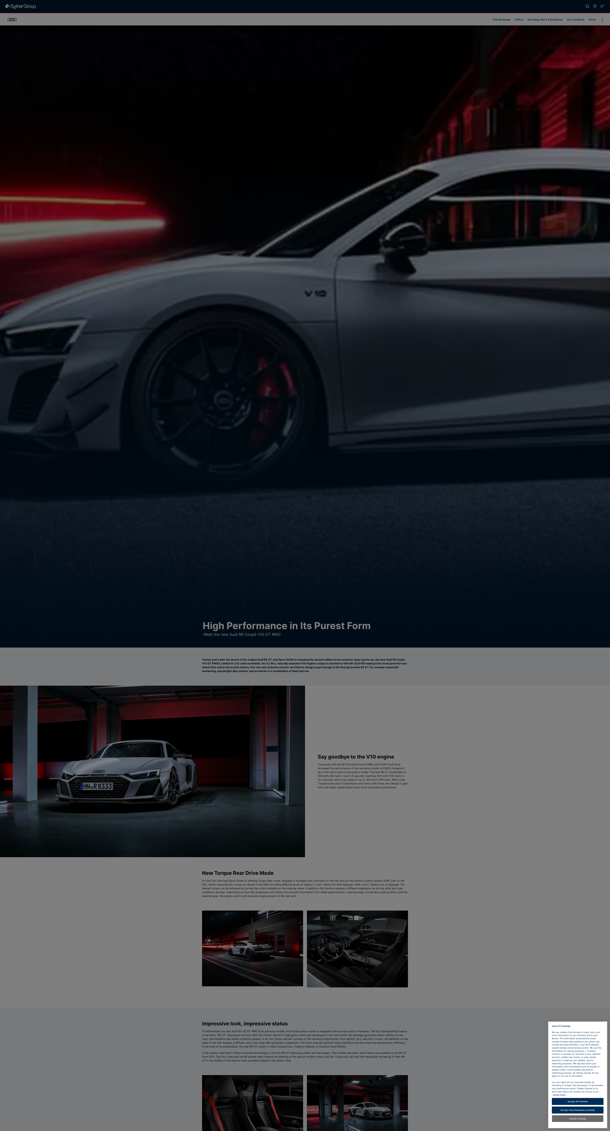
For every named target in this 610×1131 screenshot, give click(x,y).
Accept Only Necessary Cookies (577, 1110)
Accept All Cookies (578, 1101)
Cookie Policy (559, 1094)
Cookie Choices (577, 1118)
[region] (577, 1074)
